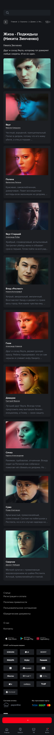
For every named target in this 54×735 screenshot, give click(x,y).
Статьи (6, 592)
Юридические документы (17, 613)
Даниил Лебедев (13, 565)
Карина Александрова (14, 456)
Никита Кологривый (14, 292)
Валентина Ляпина (13, 182)
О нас (6, 623)
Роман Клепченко (13, 510)
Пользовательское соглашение (20, 607)
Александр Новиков (14, 346)
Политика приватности (15, 602)
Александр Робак (13, 237)
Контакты (8, 628)
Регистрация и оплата (14, 596)
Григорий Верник (13, 401)
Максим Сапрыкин (13, 128)
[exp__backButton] (5, 22)
